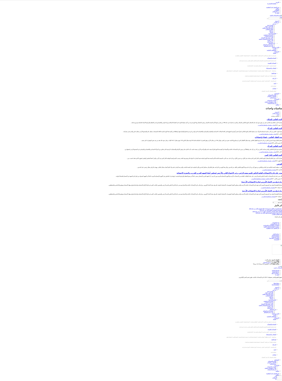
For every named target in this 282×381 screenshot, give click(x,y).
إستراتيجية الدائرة (269, 36)
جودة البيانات (273, 97)
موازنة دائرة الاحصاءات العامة (266, 39)
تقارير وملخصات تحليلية (270, 102)
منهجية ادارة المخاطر (268, 44)
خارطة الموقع (275, 272)
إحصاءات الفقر (229, 70)
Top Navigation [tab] (275, 284)
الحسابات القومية (272, 63)
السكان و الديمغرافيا (271, 68)
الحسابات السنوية (273, 65)
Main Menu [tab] (276, 283)
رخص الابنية (241, 60)
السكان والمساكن (272, 91)
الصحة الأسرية (235, 70)
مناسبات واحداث (268, 125)
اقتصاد (274, 53)
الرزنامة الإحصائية (272, 103)
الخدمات (265, 60)
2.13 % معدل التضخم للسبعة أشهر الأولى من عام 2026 (269, 213)
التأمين (254, 60)
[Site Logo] (276, 15)
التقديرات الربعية (265, 65)
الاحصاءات (276, 51)
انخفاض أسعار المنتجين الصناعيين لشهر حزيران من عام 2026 (267, 211)
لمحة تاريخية (270, 25)
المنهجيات (276, 93)
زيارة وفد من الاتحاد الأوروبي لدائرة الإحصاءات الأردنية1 (261, 182)
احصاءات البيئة (273, 86)
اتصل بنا (277, 13)
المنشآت (263, 91)
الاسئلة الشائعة (275, 270)
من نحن (274, 23)
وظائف (277, 8)
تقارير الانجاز (270, 40)
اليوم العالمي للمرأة (275, 128)
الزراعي (267, 91)
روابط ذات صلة (275, 273)
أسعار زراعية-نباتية (260, 80)
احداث (273, 125)
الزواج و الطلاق (268, 70)
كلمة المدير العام (269, 26)
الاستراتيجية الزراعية (246, 80)
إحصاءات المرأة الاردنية (253, 70)
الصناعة (268, 60)
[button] (281, 17)
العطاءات (277, 10)
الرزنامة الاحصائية (274, 224)
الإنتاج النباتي (267, 80)
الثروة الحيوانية (273, 80)
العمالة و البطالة (273, 75)
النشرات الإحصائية (271, 100)
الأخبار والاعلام (275, 47)
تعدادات (274, 88)
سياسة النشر (276, 234)
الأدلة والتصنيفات (272, 95)
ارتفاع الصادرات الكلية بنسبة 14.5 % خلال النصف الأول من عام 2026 (265, 208)
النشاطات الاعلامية (271, 50)
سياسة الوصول (275, 235)
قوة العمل (273, 73)
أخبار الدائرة (268, 178)
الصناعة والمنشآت (271, 58)
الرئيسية (277, 21)
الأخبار (274, 49)
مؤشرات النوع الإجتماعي (243, 70)
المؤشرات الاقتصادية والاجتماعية (271, 225)
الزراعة (274, 78)
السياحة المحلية (246, 55)
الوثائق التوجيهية (272, 33)
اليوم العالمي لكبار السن (273, 155)
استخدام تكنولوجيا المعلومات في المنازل (252, 75)
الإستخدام (262, 75)
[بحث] (267, 18)
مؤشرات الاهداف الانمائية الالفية (271, 226)
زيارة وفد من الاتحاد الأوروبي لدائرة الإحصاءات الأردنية (262, 191)
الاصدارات (276, 99)
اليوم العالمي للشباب (277, 214)
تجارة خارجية (273, 55)
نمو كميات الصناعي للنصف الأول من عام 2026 (271, 210)
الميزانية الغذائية (253, 80)
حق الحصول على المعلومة (272, 7)
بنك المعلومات (275, 222)
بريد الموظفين (275, 11)
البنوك (257, 60)
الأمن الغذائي (260, 55)
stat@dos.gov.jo (267, 262)
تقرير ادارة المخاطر (268, 46)
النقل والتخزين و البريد (248, 60)
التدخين (279, 164)
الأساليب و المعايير (271, 96)
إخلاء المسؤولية (275, 236)
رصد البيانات (270, 42)
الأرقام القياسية (250, 65)
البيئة (275, 83)
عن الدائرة (276, 22)
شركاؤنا (271, 30)
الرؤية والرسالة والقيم (267, 28)
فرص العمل (267, 75)
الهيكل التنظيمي (269, 29)
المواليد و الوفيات (261, 70)
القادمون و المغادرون (239, 55)
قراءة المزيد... (261, 125)
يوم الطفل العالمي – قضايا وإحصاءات (268, 137)
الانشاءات (261, 60)
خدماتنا (271, 32)
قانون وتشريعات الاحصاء (267, 37)
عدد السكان (274, 70)
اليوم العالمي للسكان (274, 119)
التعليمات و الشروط (274, 238)
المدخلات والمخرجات (258, 65)
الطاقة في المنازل (253, 55)
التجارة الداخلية (273, 60)
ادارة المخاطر (271, 43)
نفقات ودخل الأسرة (267, 55)
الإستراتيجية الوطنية (268, 35)
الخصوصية (276, 239)
